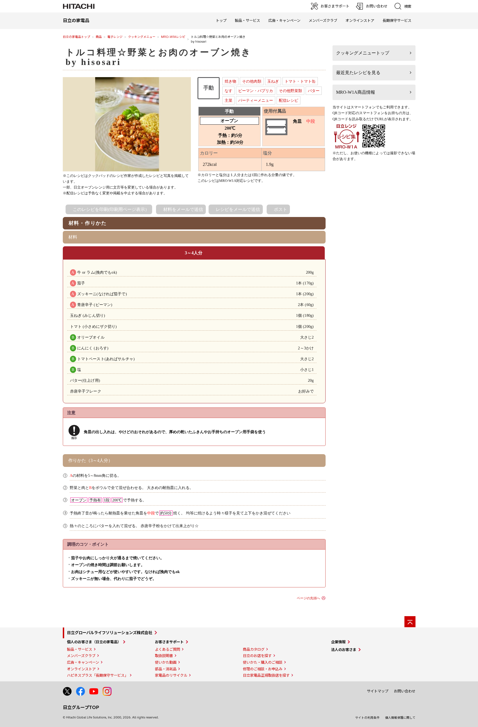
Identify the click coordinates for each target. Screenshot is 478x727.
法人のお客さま (343, 649)
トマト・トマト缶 (300, 81)
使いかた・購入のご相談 (262, 662)
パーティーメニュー (255, 100)
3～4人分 (193, 252)
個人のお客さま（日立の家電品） (94, 642)
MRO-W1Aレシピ (173, 37)
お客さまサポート (169, 642)
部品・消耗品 (165, 669)
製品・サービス (79, 649)
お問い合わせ (404, 691)
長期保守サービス (397, 20)
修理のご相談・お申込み (262, 669)
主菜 (228, 100)
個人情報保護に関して (400, 718)
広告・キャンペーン (83, 662)
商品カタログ (253, 649)
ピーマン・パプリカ (255, 90)
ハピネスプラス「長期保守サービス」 (97, 675)
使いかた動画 (165, 662)
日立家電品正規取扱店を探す (266, 675)
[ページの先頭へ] (409, 621)
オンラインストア (359, 20)
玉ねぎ (273, 81)
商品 (99, 37)
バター (313, 90)
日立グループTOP (81, 707)
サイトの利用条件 (367, 718)
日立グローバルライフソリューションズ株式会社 (109, 632)
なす (228, 90)
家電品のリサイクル (171, 675)
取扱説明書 (164, 655)
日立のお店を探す (257, 655)
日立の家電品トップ (76, 37)
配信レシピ (288, 100)
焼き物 (230, 81)
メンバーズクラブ (323, 20)
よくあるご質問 (167, 649)
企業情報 (338, 642)
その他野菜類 (290, 90)
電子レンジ (115, 37)
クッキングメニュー (141, 37)
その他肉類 (251, 81)
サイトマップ (377, 691)
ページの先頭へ (308, 598)
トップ (221, 20)
